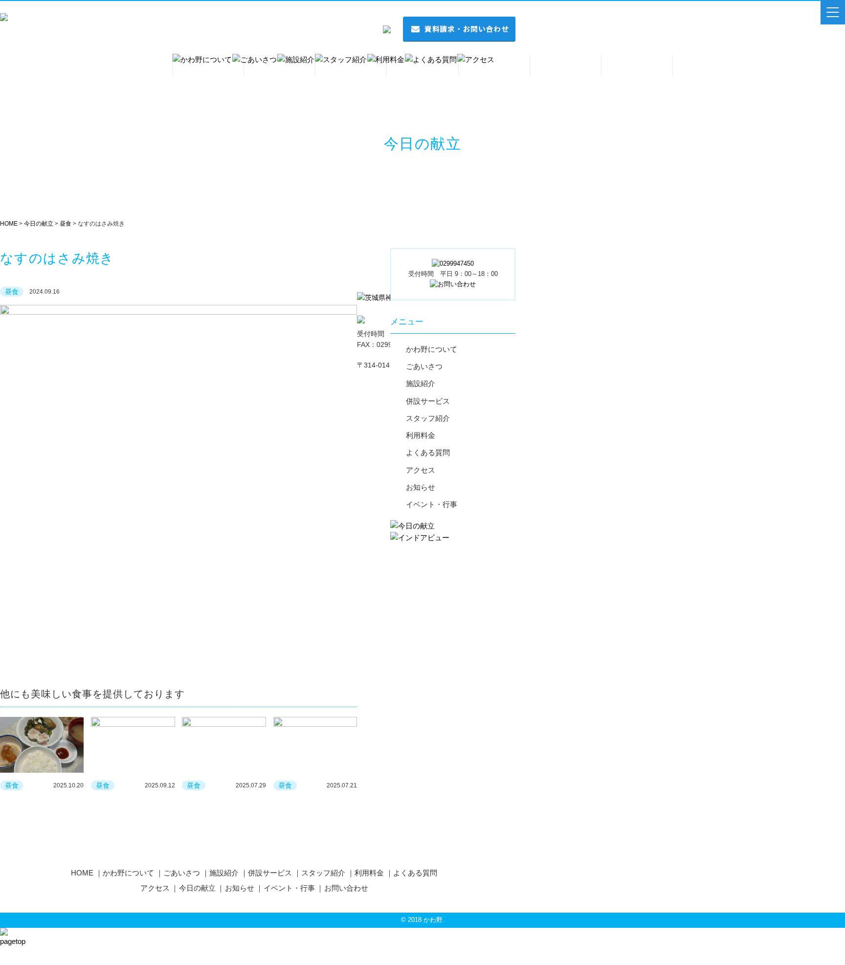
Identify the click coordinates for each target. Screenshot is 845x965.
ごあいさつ (424, 366)
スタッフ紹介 (428, 418)
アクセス (420, 470)
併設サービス (428, 401)
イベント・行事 (431, 504)
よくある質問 (428, 453)
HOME (82, 873)
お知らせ (420, 487)
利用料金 (420, 435)
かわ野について (431, 349)
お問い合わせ (346, 888)
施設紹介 (420, 384)
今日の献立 (197, 888)
